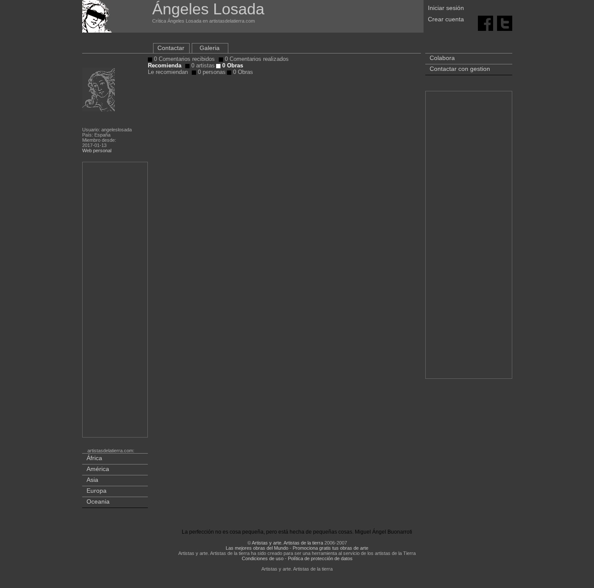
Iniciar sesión (446, 7)
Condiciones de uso (263, 558)
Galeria (210, 47)
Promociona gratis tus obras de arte (330, 548)
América (98, 468)
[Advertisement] (116, 301)
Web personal (96, 150)
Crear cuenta (446, 19)
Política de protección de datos (320, 558)
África (94, 457)
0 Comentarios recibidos (183, 59)
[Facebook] (485, 22)
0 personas (211, 72)
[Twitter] (504, 22)
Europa (97, 490)
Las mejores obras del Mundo (257, 548)
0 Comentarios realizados (256, 59)
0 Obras (231, 65)
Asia (92, 479)
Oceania (98, 501)
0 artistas (202, 65)
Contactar (170, 47)
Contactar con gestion (460, 68)
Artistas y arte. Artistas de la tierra (287, 542)
